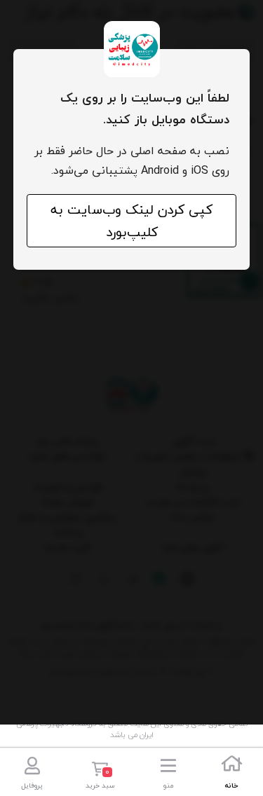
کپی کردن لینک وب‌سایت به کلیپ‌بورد (131, 220)
